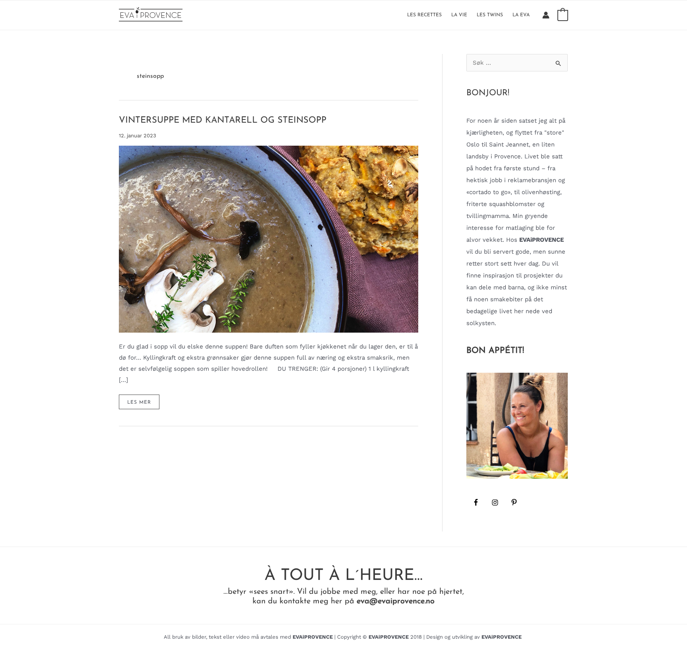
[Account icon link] (545, 15)
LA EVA (521, 15)
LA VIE (459, 15)
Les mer (143, 404)
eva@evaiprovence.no (396, 601)
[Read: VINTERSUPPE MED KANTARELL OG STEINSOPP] (268, 238)
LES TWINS (490, 15)
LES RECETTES (424, 15)
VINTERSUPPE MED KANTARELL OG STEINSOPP (222, 120)
